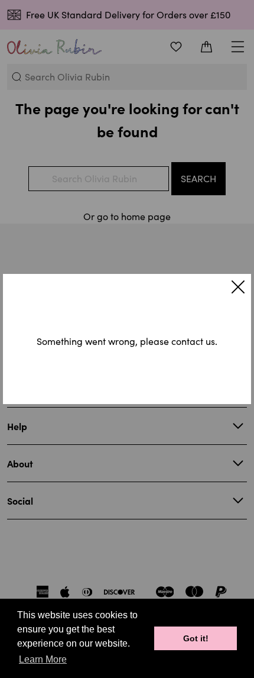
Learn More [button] (43, 659)
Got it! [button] (196, 638)
